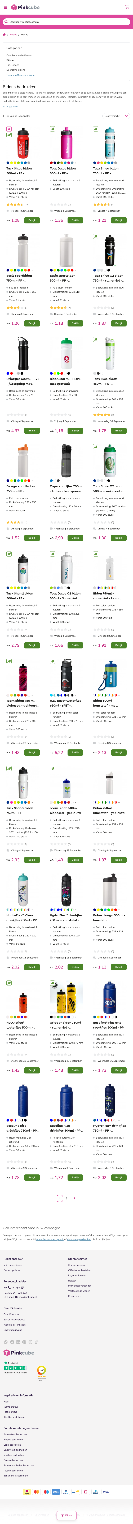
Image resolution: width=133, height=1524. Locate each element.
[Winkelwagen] (127, 7)
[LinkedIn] (18, 1342)
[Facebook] (12, 1342)
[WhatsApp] (6, 1342)
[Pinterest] (24, 1342)
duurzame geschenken (79, 1239)
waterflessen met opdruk (50, 1239)
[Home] (4, 34)
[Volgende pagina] (74, 1198)
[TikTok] (36, 1342)
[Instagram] (30, 1342)
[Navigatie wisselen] (5, 7)
